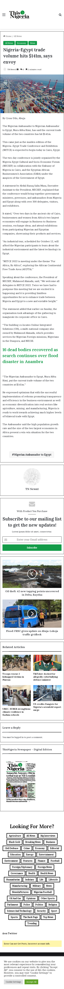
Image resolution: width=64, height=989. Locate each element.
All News (18, 36)
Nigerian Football (43, 892)
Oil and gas (15, 898)
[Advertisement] (43, 11)
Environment (11, 860)
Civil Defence (11, 848)
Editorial (54, 848)
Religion (52, 904)
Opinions (31, 898)
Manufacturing (19, 885)
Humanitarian (13, 879)
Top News (48, 917)
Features (27, 860)
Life (41, 879)
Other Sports (48, 898)
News (32, 43)
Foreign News (45, 867)
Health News (46, 873)
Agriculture (15, 835)
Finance (41, 860)
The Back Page (30, 917)
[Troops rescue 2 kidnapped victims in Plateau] (16, 663)
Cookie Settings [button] (13, 982)
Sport (54, 911)
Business (50, 842)
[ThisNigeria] (19, 14)
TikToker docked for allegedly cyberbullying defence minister (45, 676)
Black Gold (14, 842)
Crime (27, 848)
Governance (17, 873)
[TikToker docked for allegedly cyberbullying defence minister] (47, 663)
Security (41, 911)
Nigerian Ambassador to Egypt (32, 454)
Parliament (12, 904)
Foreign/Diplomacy (22, 867)
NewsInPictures (20, 892)
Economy (21, 43)
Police (26, 904)
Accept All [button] (31, 982)
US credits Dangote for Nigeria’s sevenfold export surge (47, 707)
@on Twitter (9, 933)
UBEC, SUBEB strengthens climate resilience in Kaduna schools (16, 711)
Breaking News (33, 842)
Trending (32, 923)
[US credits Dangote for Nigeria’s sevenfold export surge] (47, 693)
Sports (14, 917)
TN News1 (11, 69)
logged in (18, 737)
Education (15, 854)
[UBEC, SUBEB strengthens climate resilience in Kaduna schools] (16, 695)
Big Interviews (48, 835)
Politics (39, 904)
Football (55, 860)
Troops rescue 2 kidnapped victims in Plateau (13, 676)
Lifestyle (53, 879)
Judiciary (29, 879)
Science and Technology (19, 911)
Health (31, 873)
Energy (30, 854)
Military (37, 885)
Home (8, 36)
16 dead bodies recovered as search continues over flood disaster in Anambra (30, 355)
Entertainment (46, 854)
